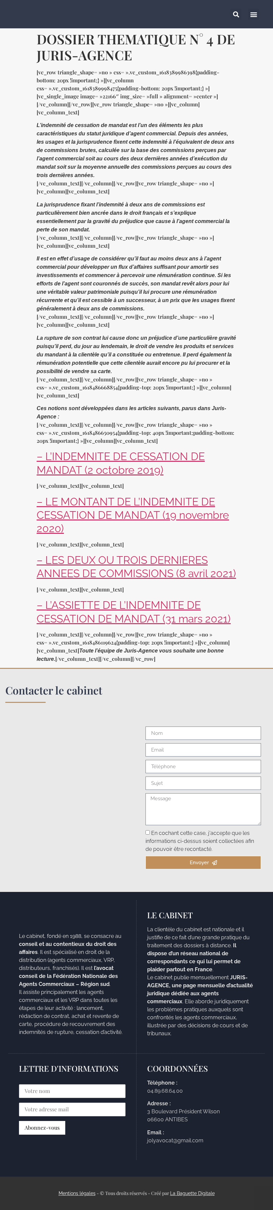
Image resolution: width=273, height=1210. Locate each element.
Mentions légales (77, 1193)
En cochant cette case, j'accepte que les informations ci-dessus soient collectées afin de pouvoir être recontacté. (199, 841)
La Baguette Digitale (192, 1193)
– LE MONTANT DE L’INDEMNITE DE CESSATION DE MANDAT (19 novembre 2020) (133, 515)
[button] (253, 14)
